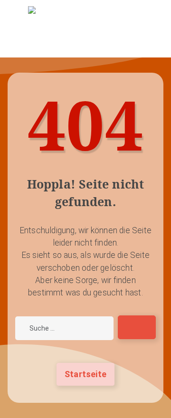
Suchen (142, 327)
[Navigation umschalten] (85, 48)
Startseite (85, 374)
